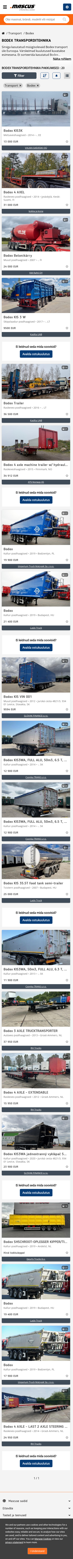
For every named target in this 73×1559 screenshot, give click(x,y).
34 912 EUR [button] (11, 476)
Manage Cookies (43, 1539)
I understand (37, 1551)
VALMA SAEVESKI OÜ (36, 147)
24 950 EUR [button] (11, 1437)
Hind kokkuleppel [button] (14, 1253)
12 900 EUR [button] (11, 771)
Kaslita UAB (36, 334)
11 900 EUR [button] (11, 980)
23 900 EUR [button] (11, 1167)
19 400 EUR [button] (11, 1314)
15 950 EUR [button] (11, 1103)
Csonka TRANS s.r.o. (36, 777)
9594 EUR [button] (10, 709)
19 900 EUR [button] (11, 560)
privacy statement (14, 1542)
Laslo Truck (36, 627)
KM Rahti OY (36, 272)
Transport (15, 33)
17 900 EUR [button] (11, 1376)
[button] (19, 75)
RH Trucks (36, 1048)
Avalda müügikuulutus (67, 7)
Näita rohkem (62, 59)
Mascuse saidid (18, 1501)
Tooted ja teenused (14, 1515)
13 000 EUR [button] (11, 141)
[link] (36, 109)
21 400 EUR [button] (11, 621)
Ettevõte (8, 1508)
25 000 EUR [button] (11, 894)
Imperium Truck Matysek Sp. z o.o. (36, 566)
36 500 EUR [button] (11, 414)
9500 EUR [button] (10, 328)
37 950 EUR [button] (11, 1042)
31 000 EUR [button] (11, 205)
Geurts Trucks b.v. (36, 1259)
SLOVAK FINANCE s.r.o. (36, 715)
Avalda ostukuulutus (36, 354)
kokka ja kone (36, 211)
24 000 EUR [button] (11, 266)
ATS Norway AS (36, 482)
